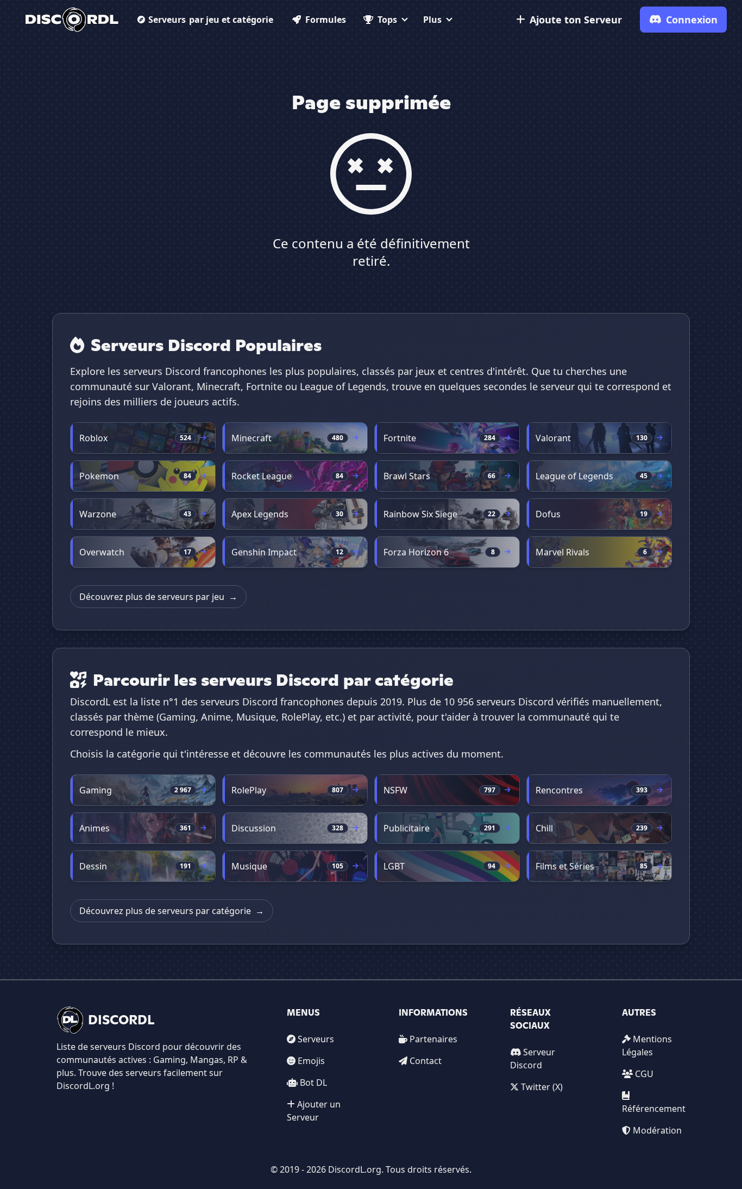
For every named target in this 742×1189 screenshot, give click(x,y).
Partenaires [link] (433, 1039)
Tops (387, 20)
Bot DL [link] (313, 1082)
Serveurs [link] (316, 1039)
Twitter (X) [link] (542, 1087)
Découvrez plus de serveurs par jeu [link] (158, 597)
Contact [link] (426, 1061)
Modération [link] (657, 1130)
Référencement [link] (654, 1109)
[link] (72, 20)
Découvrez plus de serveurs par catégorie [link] (171, 911)
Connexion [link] (692, 19)
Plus (432, 20)
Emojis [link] (311, 1061)
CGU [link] (644, 1074)
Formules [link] (325, 20)
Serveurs (210, 20)
